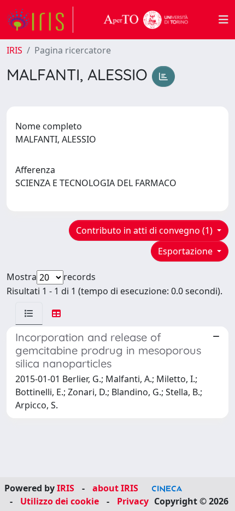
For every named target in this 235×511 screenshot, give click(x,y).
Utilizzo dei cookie (59, 501)
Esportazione (186, 251)
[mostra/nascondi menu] (223, 19)
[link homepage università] (145, 20)
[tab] (29, 313)
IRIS (14, 50)
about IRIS (115, 488)
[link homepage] (40, 20)
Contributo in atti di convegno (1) (145, 230)
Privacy (133, 501)
